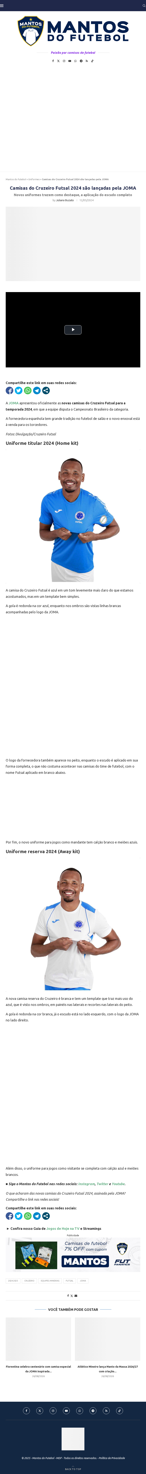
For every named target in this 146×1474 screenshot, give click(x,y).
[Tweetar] (18, 390)
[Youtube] (69, 61)
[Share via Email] (76, 1295)
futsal (69, 1281)
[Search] (144, 5)
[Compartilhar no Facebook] (9, 390)
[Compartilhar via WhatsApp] (28, 390)
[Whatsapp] (75, 61)
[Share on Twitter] (71, 1295)
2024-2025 (13, 1281)
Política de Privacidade (112, 1458)
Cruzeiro (29, 1281)
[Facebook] (53, 61)
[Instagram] (64, 61)
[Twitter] (58, 61)
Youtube (118, 1184)
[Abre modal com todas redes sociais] (46, 390)
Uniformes (34, 179)
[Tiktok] (92, 61)
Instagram (86, 1184)
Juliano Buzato (65, 200)
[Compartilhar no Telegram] (37, 390)
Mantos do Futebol (16, 179)
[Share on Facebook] (68, 1295)
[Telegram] (81, 61)
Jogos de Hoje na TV (62, 1228)
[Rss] (87, 61)
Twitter (102, 1184)
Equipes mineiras (50, 1281)
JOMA (83, 1281)
